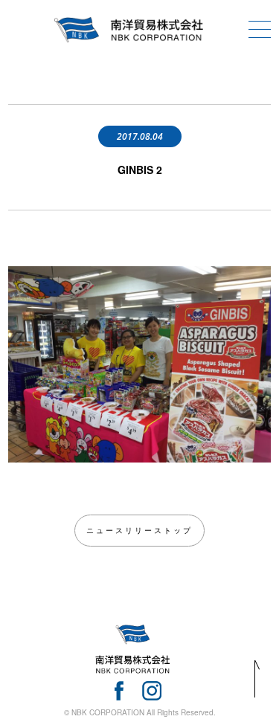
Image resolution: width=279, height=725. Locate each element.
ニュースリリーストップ (139, 530)
